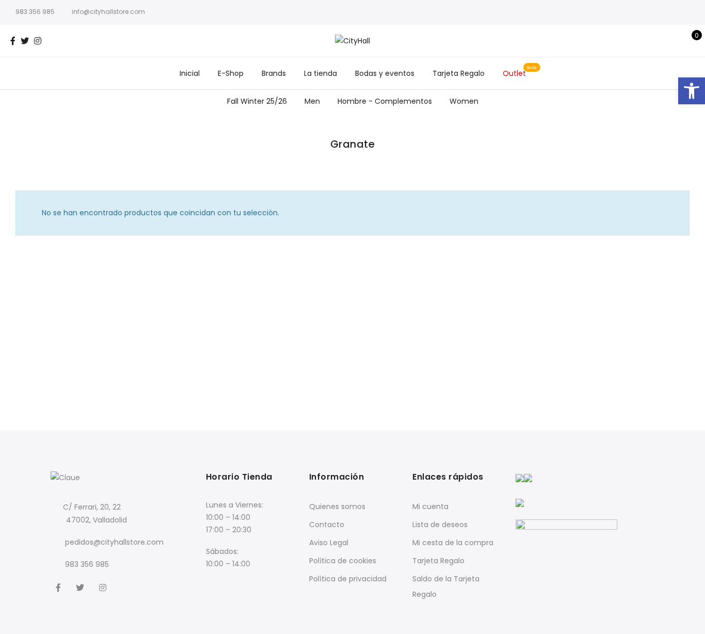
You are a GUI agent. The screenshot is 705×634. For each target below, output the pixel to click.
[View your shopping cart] (689, 41)
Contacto (326, 524)
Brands (274, 73)
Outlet (514, 73)
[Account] (673, 41)
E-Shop (231, 73)
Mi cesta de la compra (452, 542)
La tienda (320, 73)
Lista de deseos (440, 524)
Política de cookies (342, 561)
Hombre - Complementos (385, 101)
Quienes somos (337, 506)
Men (312, 101)
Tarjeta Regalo (458, 73)
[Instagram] (104, 586)
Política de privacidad (348, 579)
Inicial (190, 73)
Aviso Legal (328, 542)
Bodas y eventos (384, 73)
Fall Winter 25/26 (257, 101)
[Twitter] (81, 586)
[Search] (657, 41)
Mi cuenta (430, 506)
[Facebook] (59, 586)
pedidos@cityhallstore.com (114, 542)
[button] (691, 90)
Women (464, 101)
